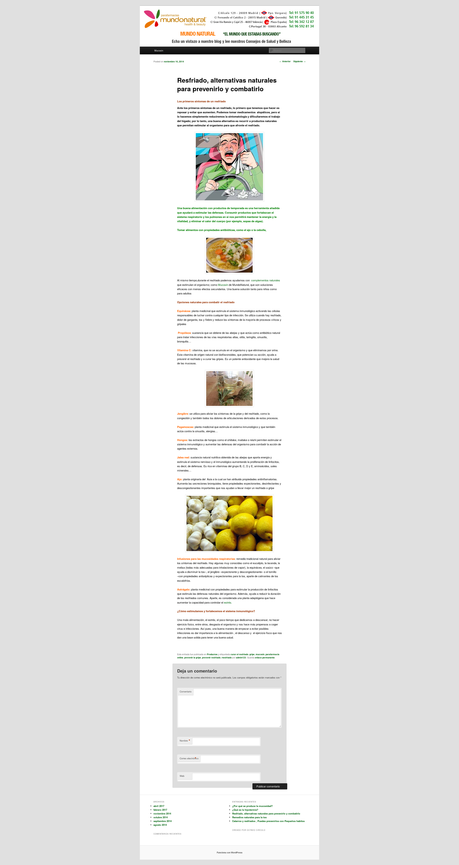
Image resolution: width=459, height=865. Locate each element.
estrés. (228, 602)
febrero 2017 (160, 809)
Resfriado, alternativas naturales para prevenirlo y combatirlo (266, 813)
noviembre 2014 (162, 813)
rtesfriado (227, 657)
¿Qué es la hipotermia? (245, 809)
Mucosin (158, 50)
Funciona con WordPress (229, 852)
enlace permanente (265, 657)
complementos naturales (265, 280)
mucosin (260, 654)
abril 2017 (158, 806)
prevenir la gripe (192, 657)
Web (182, 776)
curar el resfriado (239, 654)
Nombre (185, 741)
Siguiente (299, 61)
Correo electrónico (189, 758)
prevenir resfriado (211, 657)
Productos (212, 654)
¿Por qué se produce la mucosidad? (252, 806)
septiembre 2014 (162, 821)
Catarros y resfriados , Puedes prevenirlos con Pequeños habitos (268, 821)
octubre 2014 (160, 817)
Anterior (285, 61)
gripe (252, 654)
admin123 (241, 657)
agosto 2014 (160, 824)
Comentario (185, 691)
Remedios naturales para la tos (249, 817)
